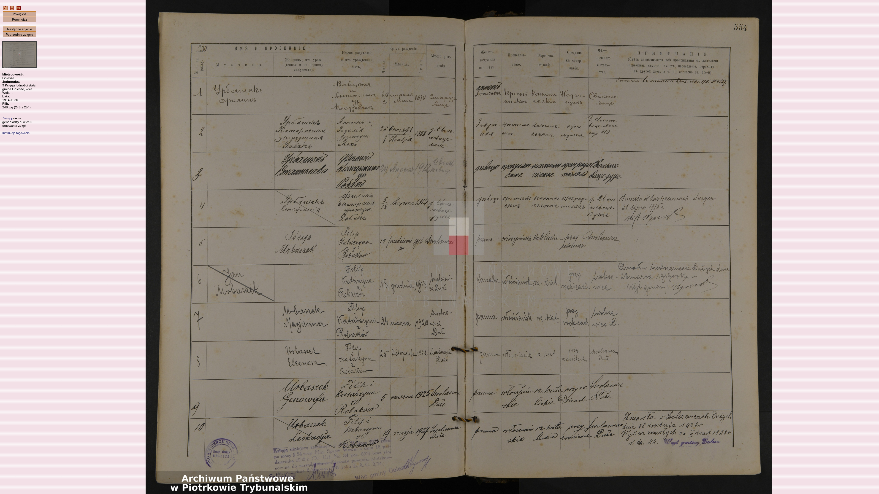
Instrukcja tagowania (16, 133)
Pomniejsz (19, 19)
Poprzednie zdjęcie (19, 34)
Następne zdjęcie (19, 29)
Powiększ (19, 14)
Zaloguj (7, 118)
